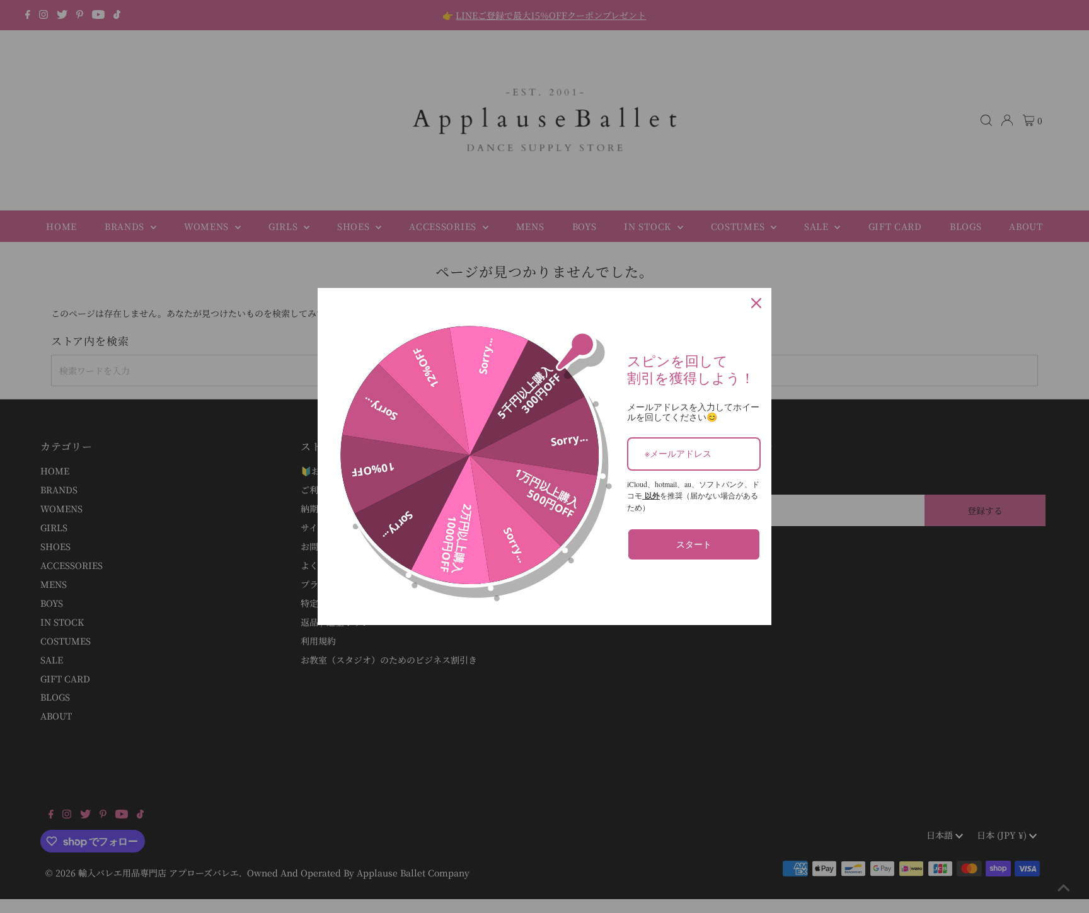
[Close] (756, 303)
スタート (694, 544)
